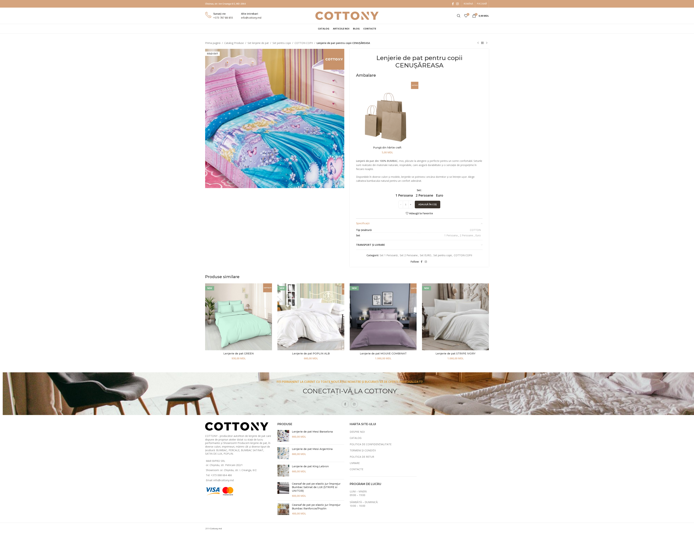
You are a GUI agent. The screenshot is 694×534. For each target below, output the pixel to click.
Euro (478, 235)
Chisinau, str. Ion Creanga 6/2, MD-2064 (225, 3)
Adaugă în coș (427, 204)
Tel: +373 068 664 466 (219, 475)
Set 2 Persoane (409, 255)
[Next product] (487, 43)
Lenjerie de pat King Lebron (310, 466)
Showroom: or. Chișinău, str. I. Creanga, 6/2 (231, 470)
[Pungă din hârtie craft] (387, 113)
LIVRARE (355, 463)
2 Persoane (466, 235)
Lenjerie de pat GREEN (238, 353)
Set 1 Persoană (389, 255)
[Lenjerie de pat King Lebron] (283, 470)
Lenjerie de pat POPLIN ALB (311, 353)
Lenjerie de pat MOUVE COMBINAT (383, 353)
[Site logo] (347, 15)
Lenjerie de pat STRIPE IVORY (455, 353)
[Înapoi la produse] (482, 43)
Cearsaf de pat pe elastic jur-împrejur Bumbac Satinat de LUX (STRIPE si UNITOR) (316, 487)
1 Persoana (451, 235)
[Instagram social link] (457, 4)
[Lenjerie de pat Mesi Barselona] (283, 436)
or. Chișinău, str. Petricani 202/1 (224, 465)
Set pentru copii (282, 43)
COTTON (475, 230)
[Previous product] (478, 43)
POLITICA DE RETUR (362, 456)
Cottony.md (216, 528)
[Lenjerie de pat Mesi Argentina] (283, 453)
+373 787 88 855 (223, 17)
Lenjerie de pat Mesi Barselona (312, 431)
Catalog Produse (234, 43)
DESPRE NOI (357, 431)
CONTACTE (356, 469)
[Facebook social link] (453, 4)
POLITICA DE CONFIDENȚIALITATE (370, 444)
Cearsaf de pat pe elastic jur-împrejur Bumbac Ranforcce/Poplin (316, 506)
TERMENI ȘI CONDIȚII (363, 450)
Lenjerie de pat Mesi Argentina (312, 449)
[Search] (458, 15)
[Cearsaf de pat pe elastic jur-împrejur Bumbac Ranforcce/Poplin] (283, 509)
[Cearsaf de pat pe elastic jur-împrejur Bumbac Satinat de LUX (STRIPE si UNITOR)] (283, 490)
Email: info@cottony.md (220, 480)
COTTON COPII (304, 43)
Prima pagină (212, 43)
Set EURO (425, 255)
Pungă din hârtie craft (387, 147)
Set (419, 190)
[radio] (404, 195)
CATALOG (355, 438)
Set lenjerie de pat (258, 43)
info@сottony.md (251, 17)
